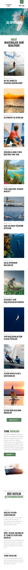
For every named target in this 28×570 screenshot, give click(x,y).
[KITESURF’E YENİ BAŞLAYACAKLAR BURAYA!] (14, 282)
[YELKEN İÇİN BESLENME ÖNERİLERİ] (14, 393)
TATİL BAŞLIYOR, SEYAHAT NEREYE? (13, 190)
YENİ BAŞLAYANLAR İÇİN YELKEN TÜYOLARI (13, 337)
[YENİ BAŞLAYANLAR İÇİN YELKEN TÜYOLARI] (14, 319)
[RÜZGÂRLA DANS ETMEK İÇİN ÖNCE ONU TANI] (14, 135)
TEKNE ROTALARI (10, 555)
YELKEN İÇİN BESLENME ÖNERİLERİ (12, 411)
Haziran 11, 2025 (8, 186)
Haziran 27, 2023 (9, 334)
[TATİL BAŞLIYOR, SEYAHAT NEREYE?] (14, 172)
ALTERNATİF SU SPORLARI (13, 117)
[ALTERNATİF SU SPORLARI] (14, 100)
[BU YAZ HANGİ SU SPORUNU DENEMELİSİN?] (14, 63)
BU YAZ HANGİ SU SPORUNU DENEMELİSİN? (13, 81)
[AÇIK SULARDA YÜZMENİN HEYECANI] (14, 209)
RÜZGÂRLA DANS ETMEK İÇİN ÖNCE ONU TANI (13, 153)
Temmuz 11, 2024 (9, 297)
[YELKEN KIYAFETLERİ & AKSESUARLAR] (14, 356)
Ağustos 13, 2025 (8, 115)
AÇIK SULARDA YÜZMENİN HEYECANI (13, 227)
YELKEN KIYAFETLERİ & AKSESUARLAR (12, 374)
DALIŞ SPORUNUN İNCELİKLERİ (10, 264)
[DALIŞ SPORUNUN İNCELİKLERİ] (14, 245)
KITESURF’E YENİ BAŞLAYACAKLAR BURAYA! (14, 300)
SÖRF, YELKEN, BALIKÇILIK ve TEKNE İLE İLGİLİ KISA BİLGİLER (13, 535)
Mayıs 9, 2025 (8, 223)
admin (7, 510)
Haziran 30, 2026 (9, 78)
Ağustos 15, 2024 (8, 260)
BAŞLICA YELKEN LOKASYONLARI (10, 513)
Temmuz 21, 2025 (9, 149)
